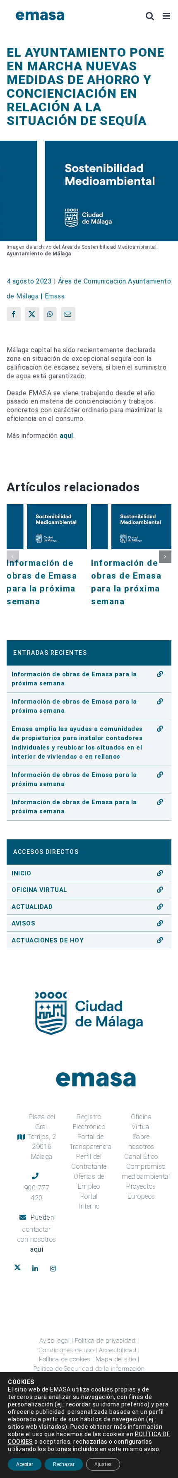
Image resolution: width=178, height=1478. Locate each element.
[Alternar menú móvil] (167, 16)
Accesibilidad (118, 1350)
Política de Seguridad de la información (89, 1368)
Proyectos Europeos (141, 1191)
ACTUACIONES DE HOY (48, 940)
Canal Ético (141, 1157)
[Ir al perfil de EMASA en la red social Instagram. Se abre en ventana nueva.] (55, 1268)
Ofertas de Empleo (89, 1181)
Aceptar (24, 1464)
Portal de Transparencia (91, 1142)
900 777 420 (37, 1193)
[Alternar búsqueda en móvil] (150, 16)
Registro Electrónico (89, 1122)
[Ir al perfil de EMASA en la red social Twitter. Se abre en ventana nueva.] (19, 1268)
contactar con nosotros (36, 1239)
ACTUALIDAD (32, 907)
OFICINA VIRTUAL (39, 890)
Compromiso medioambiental (146, 1171)
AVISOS (23, 923)
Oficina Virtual (141, 1122)
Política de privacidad (105, 1340)
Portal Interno (89, 1201)
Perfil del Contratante (89, 1161)
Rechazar (64, 1464)
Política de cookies (65, 1359)
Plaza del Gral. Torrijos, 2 (41, 1137)
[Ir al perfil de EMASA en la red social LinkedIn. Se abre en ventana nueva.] (37, 1268)
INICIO (21, 873)
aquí (66, 436)
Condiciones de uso (66, 1350)
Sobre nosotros (141, 1142)
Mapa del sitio (116, 1359)
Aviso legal (54, 1340)
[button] (13, 556)
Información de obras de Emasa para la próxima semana (74, 679)
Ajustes (103, 1464)
